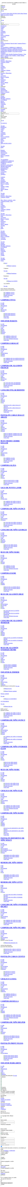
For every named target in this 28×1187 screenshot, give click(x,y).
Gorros (2, 252)
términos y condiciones (9, 1150)
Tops (2, 227)
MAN (2, 157)
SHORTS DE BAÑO (13, 50)
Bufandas (3, 244)
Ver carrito (3, 1166)
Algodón (11, 54)
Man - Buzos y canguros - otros (8, 200)
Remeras (3, 43)
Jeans (10, 55)
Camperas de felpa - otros (7, 201)
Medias (2, 254)
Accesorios (6, 15)
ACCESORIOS (5, 47)
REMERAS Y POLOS (6, 48)
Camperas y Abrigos (5, 209)
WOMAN (3, 174)
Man (22, 13)
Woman (25, 13)
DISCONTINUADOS (15, 13)
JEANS (20, 51)
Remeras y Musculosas (6, 196)
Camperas (19, 43)
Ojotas (2, 260)
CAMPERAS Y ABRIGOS (15, 47)
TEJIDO (10, 51)
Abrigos (22, 55)
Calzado (11, 15)
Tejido (6, 54)
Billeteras (3, 250)
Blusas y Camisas (5, 55)
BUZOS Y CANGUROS (7, 165)
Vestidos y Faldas (16, 55)
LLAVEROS (4, 247)
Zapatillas (3, 259)
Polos (2, 135)
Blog (8, 13)
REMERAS (3, 127)
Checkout (3, 1173)
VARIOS (3, 54)
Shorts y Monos (4, 57)
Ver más (5, 271)
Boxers (2, 248)
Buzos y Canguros (5, 136)
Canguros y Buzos (5, 197)
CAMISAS (14, 48)
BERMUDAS (4, 51)
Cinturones (3, 251)
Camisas (3, 128)
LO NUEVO (4, 13)
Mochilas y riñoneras (5, 246)
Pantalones (7, 43)
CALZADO (15, 51)
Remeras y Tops (22, 54)
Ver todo (3, 126)
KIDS (2, 15)
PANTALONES (22, 50)
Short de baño (13, 43)
